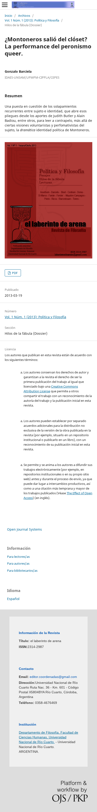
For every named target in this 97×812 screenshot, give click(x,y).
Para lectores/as (18, 556)
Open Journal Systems (24, 529)
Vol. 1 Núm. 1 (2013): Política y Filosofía (32, 20)
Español (13, 598)
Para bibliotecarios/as (22, 570)
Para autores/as (18, 563)
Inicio (8, 15)
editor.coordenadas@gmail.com (53, 677)
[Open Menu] (4, 4)
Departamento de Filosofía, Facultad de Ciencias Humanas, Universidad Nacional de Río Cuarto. (48, 737)
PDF (14, 273)
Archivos (24, 15)
